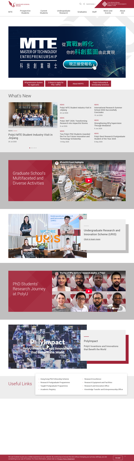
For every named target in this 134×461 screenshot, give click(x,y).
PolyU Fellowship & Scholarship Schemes (100, 83)
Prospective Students (25, 12)
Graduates (82, 12)
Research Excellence (92, 379)
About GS (122, 12)
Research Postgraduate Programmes (55, 382)
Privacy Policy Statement (66, 459)
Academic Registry (48, 389)
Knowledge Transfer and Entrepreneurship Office (103, 389)
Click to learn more (92, 239)
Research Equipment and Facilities (98, 382)
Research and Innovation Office (96, 386)
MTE (10, 12)
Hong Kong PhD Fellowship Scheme (55, 379)
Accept (117, 458)
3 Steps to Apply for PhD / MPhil (56, 83)
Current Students (44, 12)
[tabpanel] (67, 52)
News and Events (108, 12)
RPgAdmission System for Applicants (34, 83)
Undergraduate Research (63, 12)
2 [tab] (123, 68)
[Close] (125, 456)
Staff (94, 12)
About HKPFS (78, 83)
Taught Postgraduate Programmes (54, 386)
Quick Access (90, 4)
